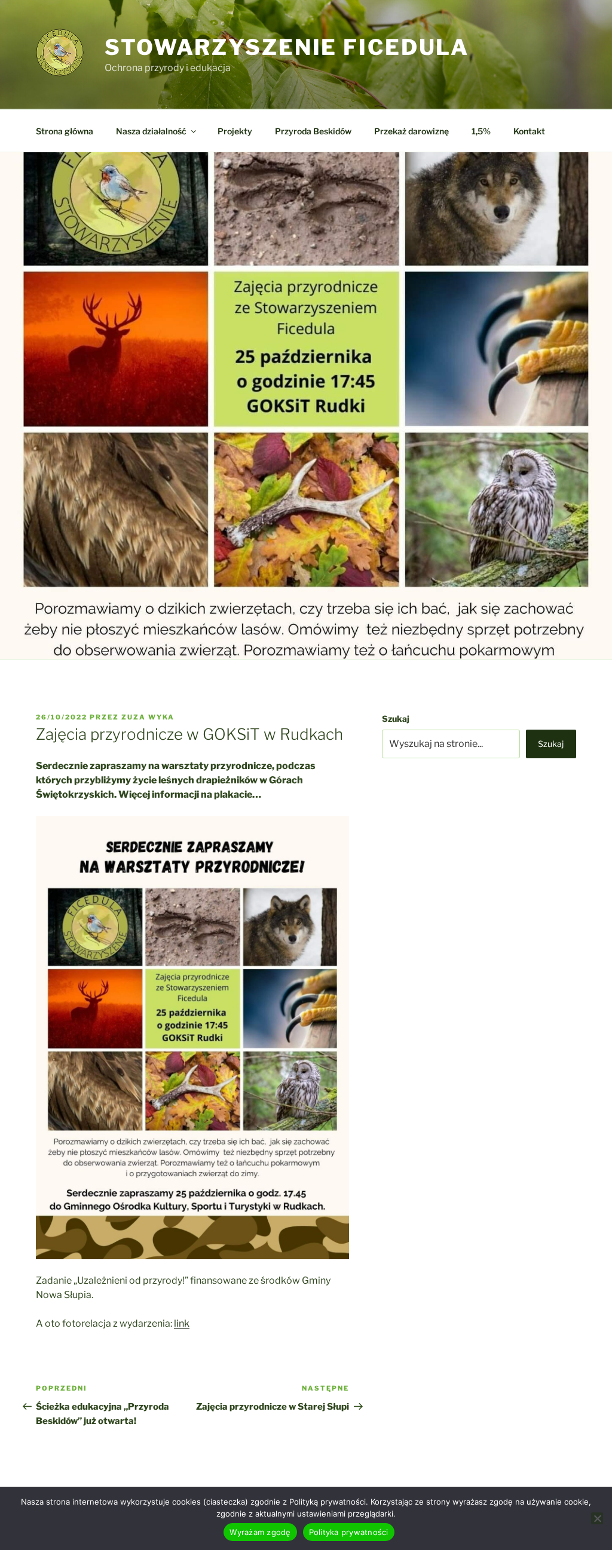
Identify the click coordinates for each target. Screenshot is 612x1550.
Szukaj (395, 719)
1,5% (481, 131)
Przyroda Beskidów (313, 131)
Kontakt (529, 131)
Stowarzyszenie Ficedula (287, 47)
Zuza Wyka (148, 717)
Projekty (235, 131)
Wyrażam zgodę (260, 1532)
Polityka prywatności (348, 1532)
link (181, 1323)
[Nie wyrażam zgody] (597, 1518)
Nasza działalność (151, 131)
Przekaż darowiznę (411, 131)
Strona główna (64, 131)
